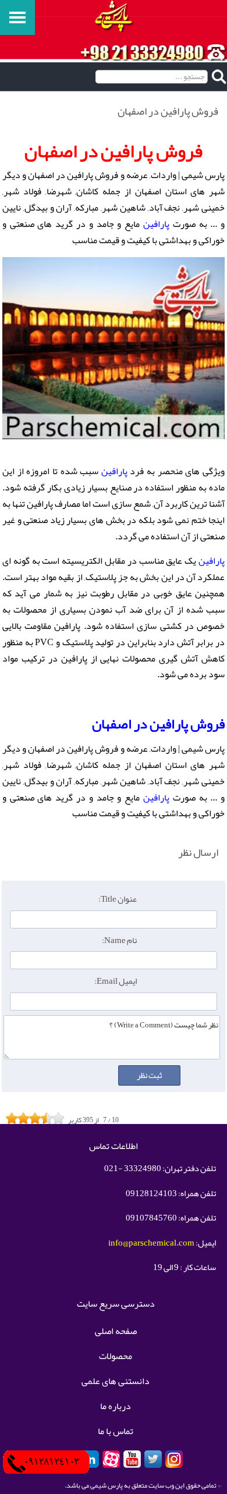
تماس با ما (115, 1432)
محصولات (115, 1357)
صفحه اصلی (116, 1332)
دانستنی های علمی (115, 1382)
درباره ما (115, 1407)
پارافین (156, 224)
